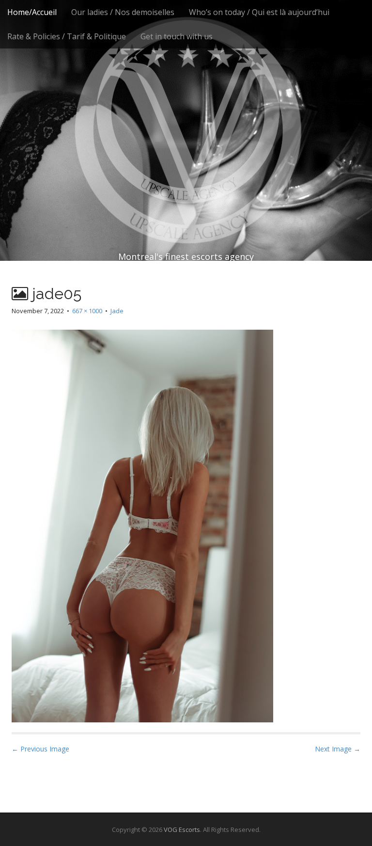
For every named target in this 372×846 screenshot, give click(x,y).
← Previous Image (40, 748)
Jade (117, 310)
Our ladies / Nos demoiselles (122, 12)
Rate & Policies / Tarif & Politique (66, 36)
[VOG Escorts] (186, 111)
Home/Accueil (32, 12)
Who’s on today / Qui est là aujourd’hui (259, 12)
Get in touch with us (176, 36)
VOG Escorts (182, 829)
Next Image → (337, 748)
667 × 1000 (87, 310)
